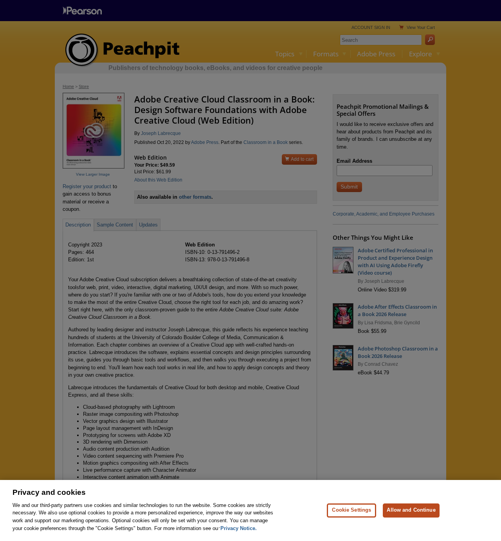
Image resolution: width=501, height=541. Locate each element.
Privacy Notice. (238, 528)
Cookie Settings (351, 510)
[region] (250, 510)
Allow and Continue (411, 510)
